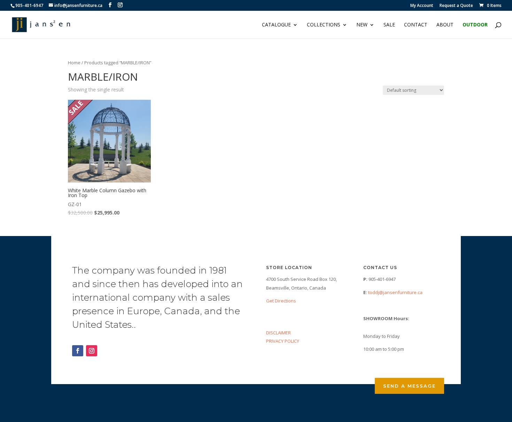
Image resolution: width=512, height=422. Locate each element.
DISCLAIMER (278, 333)
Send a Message (409, 386)
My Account (421, 5)
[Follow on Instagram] (91, 350)
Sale (389, 25)
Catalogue (276, 25)
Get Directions (281, 301)
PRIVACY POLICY (282, 341)
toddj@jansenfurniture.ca (395, 292)
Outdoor (475, 25)
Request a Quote (456, 5)
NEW (361, 25)
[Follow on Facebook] (77, 350)
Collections (323, 25)
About (444, 25)
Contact (415, 25)
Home (74, 62)
